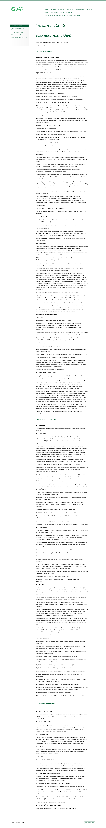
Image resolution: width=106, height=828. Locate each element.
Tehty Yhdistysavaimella (89, 822)
